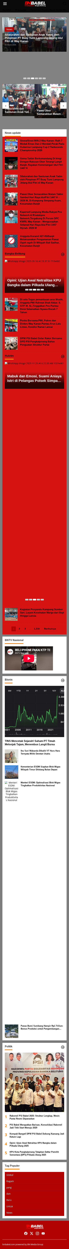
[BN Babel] (35, 3)
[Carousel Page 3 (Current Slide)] (32, 78)
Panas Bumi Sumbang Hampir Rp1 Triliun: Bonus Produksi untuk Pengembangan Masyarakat (42, 1027)
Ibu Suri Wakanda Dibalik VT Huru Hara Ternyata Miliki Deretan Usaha (40, 752)
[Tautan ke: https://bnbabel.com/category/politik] (63, 1047)
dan (8, 1193)
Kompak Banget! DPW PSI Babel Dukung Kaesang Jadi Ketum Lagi (37, 1135)
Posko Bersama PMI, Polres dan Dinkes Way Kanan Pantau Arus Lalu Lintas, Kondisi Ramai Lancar (40, 323)
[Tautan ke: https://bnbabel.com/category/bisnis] (63, 680)
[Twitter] (32, 1233)
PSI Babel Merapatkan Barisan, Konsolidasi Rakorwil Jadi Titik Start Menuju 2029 (36, 1126)
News (9, 29)
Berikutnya (50, 628)
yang (9, 1187)
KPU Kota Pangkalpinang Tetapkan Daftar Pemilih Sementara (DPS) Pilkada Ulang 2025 (34, 1153)
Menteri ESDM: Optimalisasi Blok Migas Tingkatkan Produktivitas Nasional (40, 784)
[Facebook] (26, 1233)
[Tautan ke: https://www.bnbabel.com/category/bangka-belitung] (63, 254)
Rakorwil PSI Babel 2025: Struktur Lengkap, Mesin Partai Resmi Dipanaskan (35, 1117)
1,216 (37, 628)
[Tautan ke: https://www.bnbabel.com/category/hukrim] (63, 356)
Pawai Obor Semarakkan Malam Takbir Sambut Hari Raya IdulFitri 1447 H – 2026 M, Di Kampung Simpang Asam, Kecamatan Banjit (50, 112)
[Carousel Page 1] (24, 78)
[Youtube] (43, 1233)
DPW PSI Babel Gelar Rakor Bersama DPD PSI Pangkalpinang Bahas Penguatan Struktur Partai (41, 341)
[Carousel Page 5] (40, 78)
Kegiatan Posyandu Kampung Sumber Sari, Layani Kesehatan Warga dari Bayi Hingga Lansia (42, 612)
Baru (9, 1199)
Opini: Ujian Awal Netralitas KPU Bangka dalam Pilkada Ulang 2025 (34, 282)
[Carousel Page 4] (36, 78)
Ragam (10, 1181)
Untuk (9, 1206)
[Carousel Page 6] (44, 78)
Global (9, 1174)
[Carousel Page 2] (28, 78)
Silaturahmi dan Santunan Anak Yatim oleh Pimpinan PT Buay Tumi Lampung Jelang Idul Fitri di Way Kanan (34, 38)
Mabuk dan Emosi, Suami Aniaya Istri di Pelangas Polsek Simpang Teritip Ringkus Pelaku (34, 378)
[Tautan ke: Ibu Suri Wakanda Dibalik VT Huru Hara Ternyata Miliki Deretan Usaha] (11, 755)
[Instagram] (37, 1233)
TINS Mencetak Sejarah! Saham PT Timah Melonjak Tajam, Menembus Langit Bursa (30, 743)
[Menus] (5, 3)
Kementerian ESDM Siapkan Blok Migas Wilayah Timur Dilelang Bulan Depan (40, 768)
